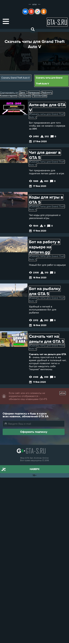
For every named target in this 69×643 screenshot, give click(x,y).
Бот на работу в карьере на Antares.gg (44, 247)
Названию (34, 92)
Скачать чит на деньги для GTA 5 (46, 339)
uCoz (62, 393)
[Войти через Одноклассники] (43, 11)
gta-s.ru (57, 22)
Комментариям (8, 95)
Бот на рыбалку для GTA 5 (44, 291)
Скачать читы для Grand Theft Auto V (49, 80)
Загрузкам (25, 95)
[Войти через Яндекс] (31, 11)
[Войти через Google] (37, 11)
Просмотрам (40, 95)
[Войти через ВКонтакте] (25, 11)
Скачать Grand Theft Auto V (15, 77)
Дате (22, 92)
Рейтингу (47, 92)
